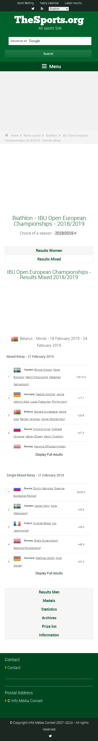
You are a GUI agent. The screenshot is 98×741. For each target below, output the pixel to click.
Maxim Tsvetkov (53, 436)
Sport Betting (25, 3)
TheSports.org (49, 20)
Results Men (49, 592)
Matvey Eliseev (34, 436)
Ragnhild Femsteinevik (27, 548)
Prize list (49, 626)
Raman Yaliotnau (30, 419)
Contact (13, 667)
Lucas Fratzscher (40, 401)
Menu (54, 66)
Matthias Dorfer (45, 558)
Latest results (73, 3)
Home (15, 135)
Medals (49, 600)
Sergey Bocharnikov (52, 419)
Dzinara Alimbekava (46, 411)
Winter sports (32, 135)
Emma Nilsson (43, 369)
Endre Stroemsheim (46, 540)
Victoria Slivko (42, 429)
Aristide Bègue (42, 523)
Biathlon (51, 135)
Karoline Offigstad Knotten (50, 446)
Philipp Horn (59, 401)
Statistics (49, 609)
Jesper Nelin (42, 505)
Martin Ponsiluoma (36, 377)
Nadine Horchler (45, 394)
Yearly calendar (49, 3)
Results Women (49, 250)
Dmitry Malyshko (43, 488)
